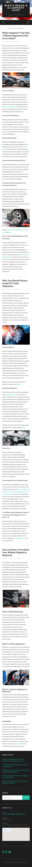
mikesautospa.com (20, 538)
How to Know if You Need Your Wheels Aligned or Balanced (15, 552)
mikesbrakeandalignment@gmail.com (13, 814)
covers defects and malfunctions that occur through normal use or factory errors (16, 491)
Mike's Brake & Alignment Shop (16, 8)
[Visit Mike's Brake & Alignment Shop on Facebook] (3, 852)
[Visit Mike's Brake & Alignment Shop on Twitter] (9, 852)
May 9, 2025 (5, 41)
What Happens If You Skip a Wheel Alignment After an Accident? (16, 35)
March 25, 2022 (7, 558)
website (18, 743)
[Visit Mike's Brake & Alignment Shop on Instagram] (6, 852)
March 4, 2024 (6, 289)
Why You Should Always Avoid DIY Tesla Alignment (14, 283)
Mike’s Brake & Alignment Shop (17, 862)
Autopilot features (11, 394)
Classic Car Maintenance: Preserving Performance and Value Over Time (13, 760)
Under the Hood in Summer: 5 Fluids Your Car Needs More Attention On (16, 771)
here (19, 384)
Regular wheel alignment (9, 107)
